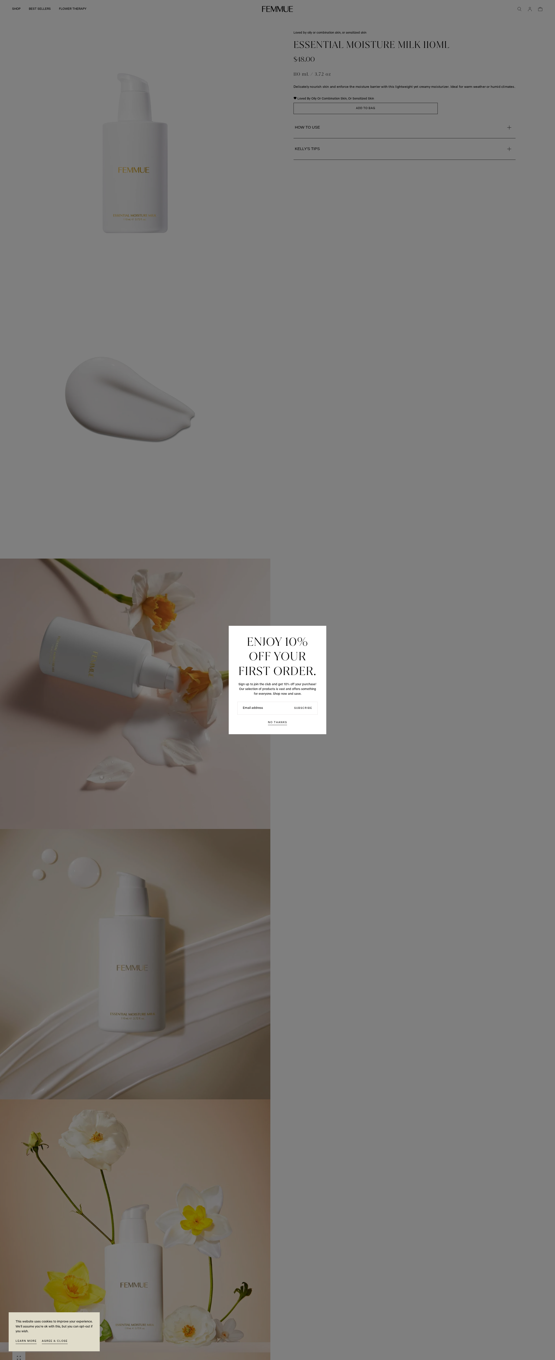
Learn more (26, 1341)
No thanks (277, 722)
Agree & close (55, 1341)
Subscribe (303, 708)
